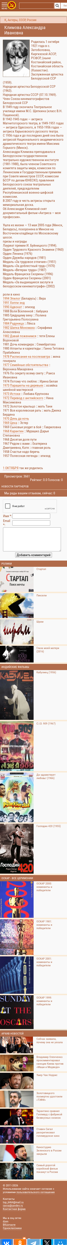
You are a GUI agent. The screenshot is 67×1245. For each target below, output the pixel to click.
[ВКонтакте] (6, 1242)
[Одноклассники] (20, 1242)
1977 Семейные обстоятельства (25, 365)
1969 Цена (10, 423)
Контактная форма (14, 1209)
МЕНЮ (4, 8)
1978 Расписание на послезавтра (26, 357)
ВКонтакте (9, 1224)
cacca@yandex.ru (13, 1205)
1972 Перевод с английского (23, 398)
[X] (47, 1242)
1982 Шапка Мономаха (19, 328)
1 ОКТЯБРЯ (11, 468)
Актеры (13, 20)
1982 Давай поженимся (19, 336)
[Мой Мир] (60, 1242)
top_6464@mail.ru (13, 1202)
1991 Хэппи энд (14, 303)
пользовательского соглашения (35, 1192)
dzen (5, 1221)
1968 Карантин (13, 431)
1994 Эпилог (11, 298)
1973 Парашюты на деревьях (23, 385)
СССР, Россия (27, 20)
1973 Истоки (11, 394)
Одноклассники (12, 1228)
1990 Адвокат (12, 307)
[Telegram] (33, 1242)
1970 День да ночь (16, 419)
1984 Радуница (13, 323)
